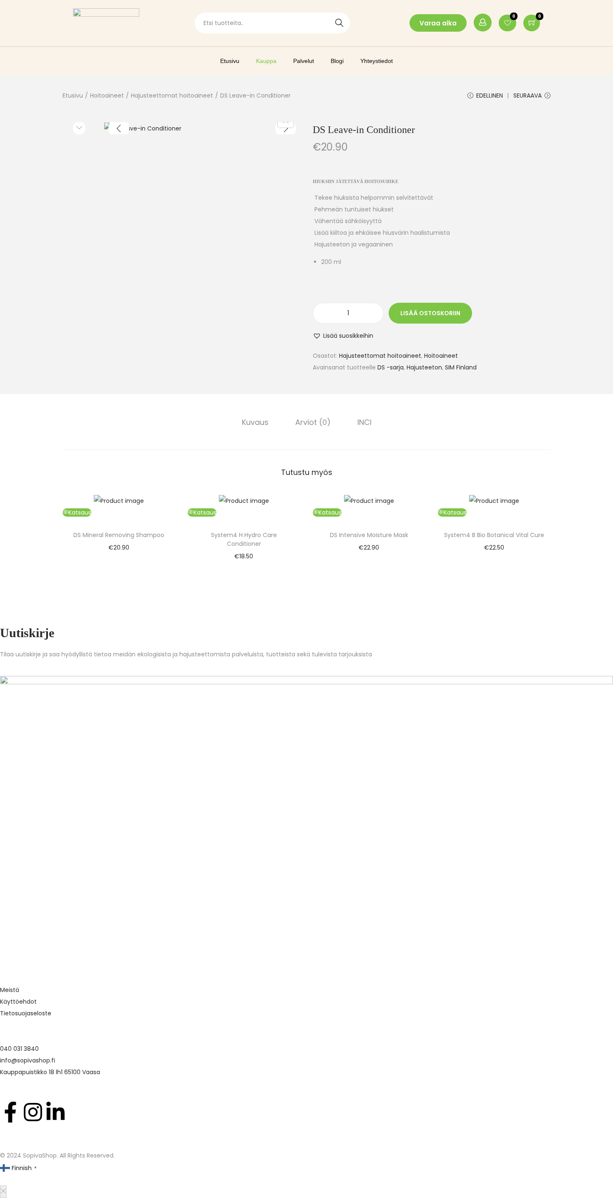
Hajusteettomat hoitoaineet (172, 95)
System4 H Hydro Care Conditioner (244, 539)
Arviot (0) (313, 422)
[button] (343, 336)
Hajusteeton (424, 367)
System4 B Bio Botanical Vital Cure (494, 535)
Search (339, 23)
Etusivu (73, 95)
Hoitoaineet (107, 95)
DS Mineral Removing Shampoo (118, 535)
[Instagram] (33, 1112)
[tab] (255, 422)
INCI (364, 422)
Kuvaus (255, 422)
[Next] (285, 128)
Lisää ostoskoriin (430, 313)
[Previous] (118, 128)
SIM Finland (461, 367)
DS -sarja (390, 367)
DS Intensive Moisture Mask (369, 535)
